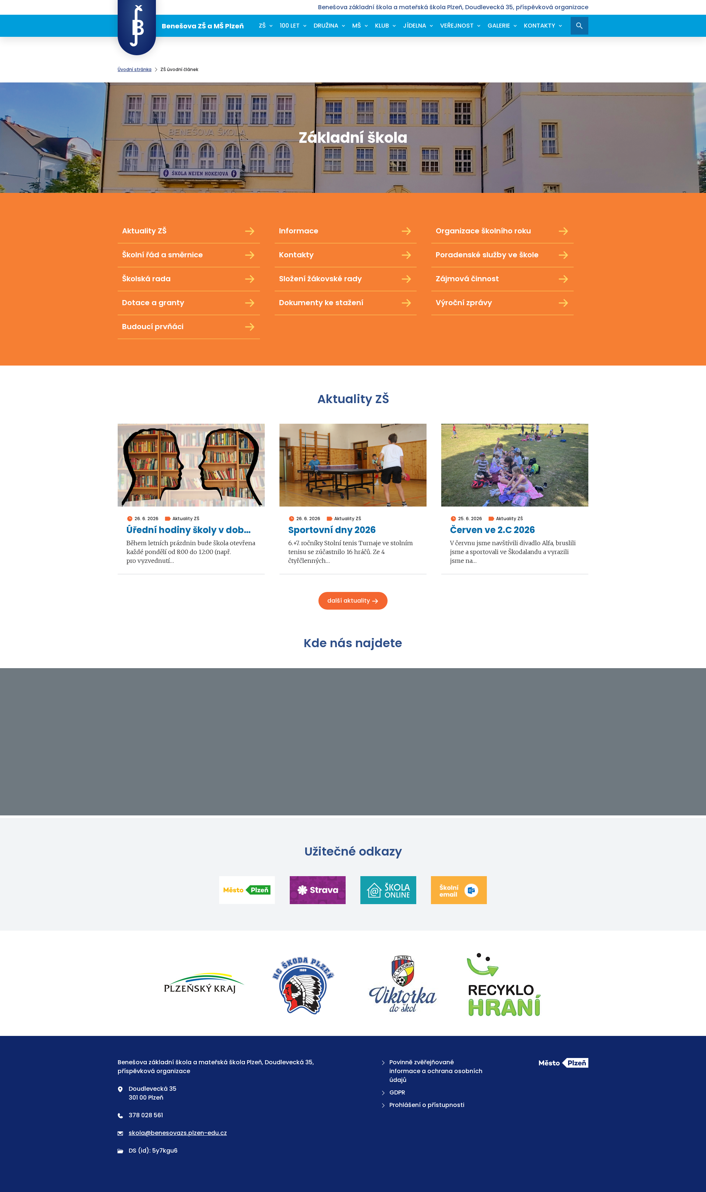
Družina (326, 25)
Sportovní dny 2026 (332, 530)
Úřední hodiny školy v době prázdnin (191, 530)
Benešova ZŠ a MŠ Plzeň (203, 26)
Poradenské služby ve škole (487, 255)
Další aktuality (349, 600)
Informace (298, 231)
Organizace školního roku (483, 231)
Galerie (499, 25)
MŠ (356, 25)
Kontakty (539, 25)
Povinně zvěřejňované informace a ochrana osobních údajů (435, 1071)
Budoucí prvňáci (152, 326)
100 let (290, 25)
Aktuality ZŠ (144, 231)
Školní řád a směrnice (162, 255)
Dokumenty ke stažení (321, 302)
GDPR (397, 1092)
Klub (382, 25)
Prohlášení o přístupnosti (426, 1105)
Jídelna (414, 25)
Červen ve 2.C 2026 (492, 530)
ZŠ (262, 25)
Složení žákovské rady (320, 279)
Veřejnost (457, 25)
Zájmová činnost (467, 279)
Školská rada (146, 279)
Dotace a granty (153, 302)
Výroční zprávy (464, 302)
